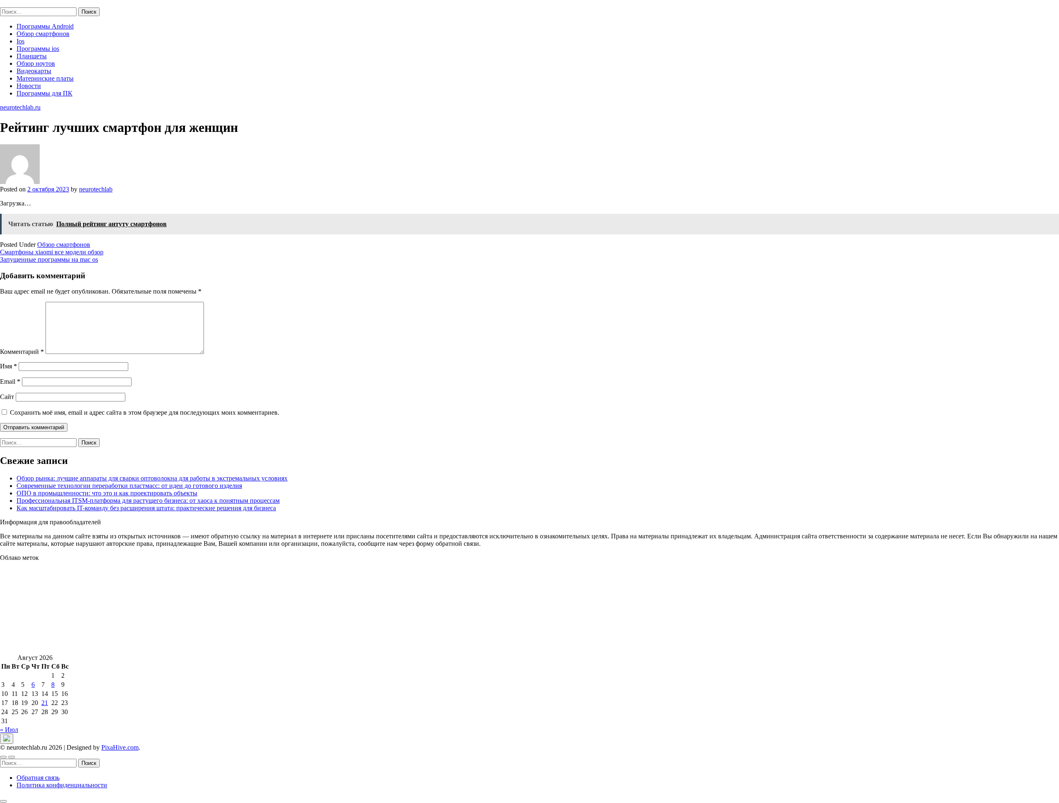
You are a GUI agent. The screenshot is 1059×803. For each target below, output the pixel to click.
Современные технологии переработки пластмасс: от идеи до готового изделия (129, 485)
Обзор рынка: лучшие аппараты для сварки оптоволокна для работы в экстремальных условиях (152, 478)
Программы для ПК (44, 93)
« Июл (9, 729)
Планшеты (32, 56)
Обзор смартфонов (43, 33)
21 (44, 702)
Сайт (7, 396)
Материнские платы (45, 78)
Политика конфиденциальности (62, 785)
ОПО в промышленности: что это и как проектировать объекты (107, 493)
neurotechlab (96, 189)
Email (10, 381)
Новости (29, 85)
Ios (20, 41)
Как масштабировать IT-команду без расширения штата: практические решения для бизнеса (146, 507)
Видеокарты (34, 70)
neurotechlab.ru (20, 3)
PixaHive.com (120, 747)
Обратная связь (38, 777)
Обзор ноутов (36, 63)
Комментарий (22, 351)
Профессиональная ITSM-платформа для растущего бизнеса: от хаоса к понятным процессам (148, 500)
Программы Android (45, 26)
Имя (8, 366)
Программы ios (38, 48)
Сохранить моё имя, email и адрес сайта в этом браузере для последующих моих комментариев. (144, 412)
